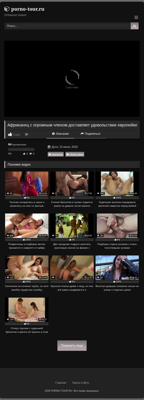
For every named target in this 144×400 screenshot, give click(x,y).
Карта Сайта (81, 382)
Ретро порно (76, 154)
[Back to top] (133, 389)
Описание (62, 133)
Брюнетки (57, 154)
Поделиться (92, 133)
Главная (60, 382)
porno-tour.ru (27, 9)
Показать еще (72, 345)
